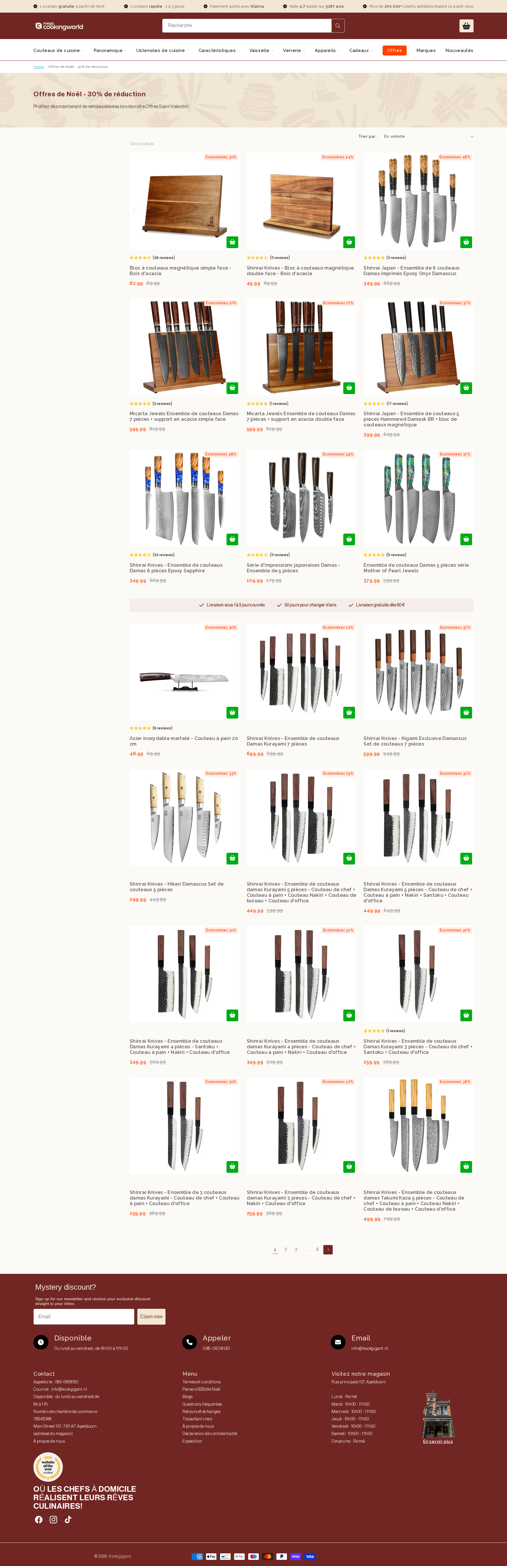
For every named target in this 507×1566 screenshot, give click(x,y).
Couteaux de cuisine (57, 50)
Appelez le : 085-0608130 (55, 1382)
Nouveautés (459, 50)
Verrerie (292, 50)
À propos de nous (49, 1441)
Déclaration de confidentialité (209, 1434)
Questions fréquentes (202, 1404)
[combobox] (254, 25)
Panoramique (109, 50)
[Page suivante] (328, 1249)
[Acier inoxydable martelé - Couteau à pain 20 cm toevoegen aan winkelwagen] (232, 713)
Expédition (192, 1441)
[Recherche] (338, 26)
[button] (466, 25)
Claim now (151, 1316)
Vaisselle (260, 50)
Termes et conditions (201, 1382)
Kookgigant (120, 1556)
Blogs (187, 1397)
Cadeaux (359, 50)
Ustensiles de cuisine (161, 50)
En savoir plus (438, 1441)
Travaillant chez (197, 1419)
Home (38, 67)
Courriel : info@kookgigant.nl (60, 1389)
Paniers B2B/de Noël (201, 1389)
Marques (426, 50)
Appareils (326, 50)
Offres (394, 50)
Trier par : (368, 136)
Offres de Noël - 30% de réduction (78, 67)
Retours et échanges (201, 1412)
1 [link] (275, 1249)
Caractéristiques (218, 50)
